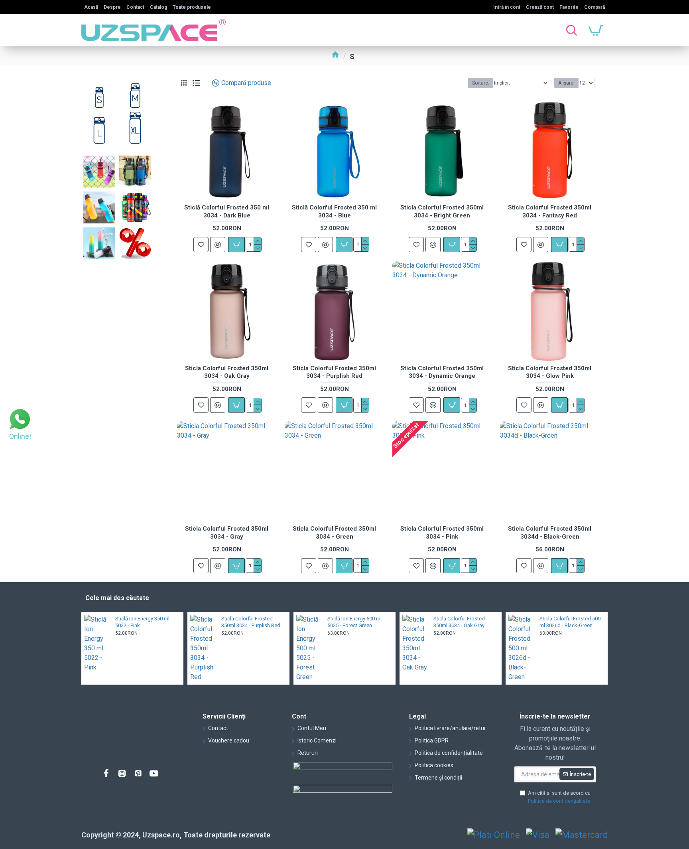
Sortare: (480, 83)
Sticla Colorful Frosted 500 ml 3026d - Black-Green (569, 622)
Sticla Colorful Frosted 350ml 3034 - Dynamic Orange (442, 372)
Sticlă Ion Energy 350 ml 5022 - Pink (142, 622)
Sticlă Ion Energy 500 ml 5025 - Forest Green (354, 622)
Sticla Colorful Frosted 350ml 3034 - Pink (442, 532)
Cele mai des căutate (117, 598)
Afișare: (566, 83)
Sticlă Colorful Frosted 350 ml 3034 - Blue (334, 211)
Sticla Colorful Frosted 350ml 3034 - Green (334, 532)
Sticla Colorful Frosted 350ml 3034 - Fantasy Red (549, 211)
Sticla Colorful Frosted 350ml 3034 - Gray (226, 532)
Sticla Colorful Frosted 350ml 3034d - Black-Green (549, 532)
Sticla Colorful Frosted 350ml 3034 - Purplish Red (334, 372)
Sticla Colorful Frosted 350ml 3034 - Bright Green (442, 211)
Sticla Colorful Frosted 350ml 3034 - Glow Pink (549, 372)
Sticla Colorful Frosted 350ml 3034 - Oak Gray (226, 372)
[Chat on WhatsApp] (20, 420)
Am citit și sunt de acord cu (559, 797)
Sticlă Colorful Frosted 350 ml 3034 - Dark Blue (226, 211)
